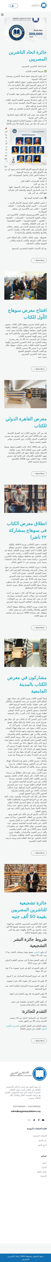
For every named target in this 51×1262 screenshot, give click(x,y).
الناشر (37, 952)
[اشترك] (14, 6)
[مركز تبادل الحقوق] (10, 6)
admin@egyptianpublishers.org (25, 1111)
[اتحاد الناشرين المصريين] (39, 5)
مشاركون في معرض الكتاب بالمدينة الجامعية (27, 684)
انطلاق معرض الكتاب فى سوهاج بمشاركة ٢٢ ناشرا (27, 530)
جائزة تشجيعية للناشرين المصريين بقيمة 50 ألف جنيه (29, 909)
